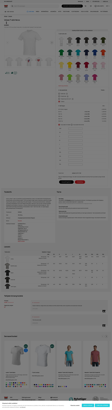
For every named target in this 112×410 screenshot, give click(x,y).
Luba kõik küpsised (102, 405)
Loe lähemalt (22, 407)
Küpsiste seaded (75, 405)
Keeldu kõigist (88, 405)
